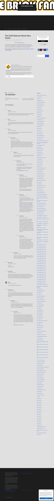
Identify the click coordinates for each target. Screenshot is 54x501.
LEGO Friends (39, 164)
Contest (38, 98)
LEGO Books (39, 114)
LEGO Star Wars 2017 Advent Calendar (42, 354)
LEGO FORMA (39, 159)
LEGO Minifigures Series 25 (41, 270)
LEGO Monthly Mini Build (40, 301)
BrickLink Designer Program (41, 95)
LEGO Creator (39, 133)
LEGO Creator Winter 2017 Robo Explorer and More (11, 98)
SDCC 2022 (38, 416)
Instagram (31, 48)
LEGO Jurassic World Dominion (41, 194)
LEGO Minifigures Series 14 (41, 251)
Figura (9, 282)
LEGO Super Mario (39, 363)
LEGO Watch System (40, 384)
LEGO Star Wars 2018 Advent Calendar (42, 357)
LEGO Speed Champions (40, 334)
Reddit (10, 50)
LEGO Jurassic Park (40, 190)
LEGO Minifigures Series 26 (41, 272)
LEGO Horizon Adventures (41, 180)
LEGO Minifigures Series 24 (41, 268)
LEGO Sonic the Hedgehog (41, 331)
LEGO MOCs (39, 294)
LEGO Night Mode (39, 306)
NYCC (38, 396)
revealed (29, 44)
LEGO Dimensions (39, 137)
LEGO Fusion (39, 166)
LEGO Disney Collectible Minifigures (42, 140)
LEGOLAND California (40, 395)
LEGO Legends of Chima (40, 204)
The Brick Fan (27, 6)
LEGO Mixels (39, 292)
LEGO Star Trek (39, 338)
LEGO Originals (39, 315)
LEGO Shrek (38, 329)
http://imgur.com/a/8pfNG (21, 165)
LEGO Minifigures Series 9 (40, 282)
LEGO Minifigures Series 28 (41, 275)
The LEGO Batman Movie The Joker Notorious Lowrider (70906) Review (28, 98)
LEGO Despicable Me (40, 135)
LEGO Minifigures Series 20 (41, 261)
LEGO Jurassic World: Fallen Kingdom (42, 197)
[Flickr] (9, 76)
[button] (52, 490)
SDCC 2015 (38, 403)
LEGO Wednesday (39, 386)
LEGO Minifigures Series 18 (41, 258)
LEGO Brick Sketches (40, 121)
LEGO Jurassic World (40, 192)
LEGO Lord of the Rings (40, 208)
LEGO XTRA (38, 391)
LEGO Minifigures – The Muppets (42, 239)
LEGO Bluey (38, 112)
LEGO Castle (39, 128)
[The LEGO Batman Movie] (19, 42)
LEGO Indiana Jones (40, 187)
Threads (6, 50)
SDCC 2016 (38, 405)
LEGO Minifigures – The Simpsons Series (43, 241)
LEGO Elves (38, 155)
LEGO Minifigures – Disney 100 (41, 217)
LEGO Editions (39, 152)
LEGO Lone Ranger (39, 206)
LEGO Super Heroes (40, 361)
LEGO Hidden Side (39, 178)
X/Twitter (27, 48)
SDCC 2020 (38, 412)
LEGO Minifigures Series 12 (41, 247)
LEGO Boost (38, 116)
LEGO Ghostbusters (40, 173)
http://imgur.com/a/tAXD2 (27, 204)
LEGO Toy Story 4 (39, 375)
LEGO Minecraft (39, 213)
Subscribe (43, 41)
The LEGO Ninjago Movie (40, 432)
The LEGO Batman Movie (10, 92)
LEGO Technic (39, 365)
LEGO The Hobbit (39, 368)
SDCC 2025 (38, 421)
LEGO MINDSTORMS (40, 211)
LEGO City (38, 130)
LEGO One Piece (39, 313)
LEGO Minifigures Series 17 (41, 256)
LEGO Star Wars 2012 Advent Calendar (42, 344)
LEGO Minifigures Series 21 (41, 263)
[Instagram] (8, 76)
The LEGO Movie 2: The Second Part (42, 430)
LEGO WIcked (39, 388)
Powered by (41, 44)
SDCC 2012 (38, 398)
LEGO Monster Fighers (40, 299)
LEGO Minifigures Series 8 (40, 281)
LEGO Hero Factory (40, 176)
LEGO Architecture (39, 105)
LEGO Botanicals (39, 119)
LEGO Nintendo (39, 311)
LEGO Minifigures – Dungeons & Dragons (43, 218)
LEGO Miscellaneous (40, 290)
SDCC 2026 (38, 423)
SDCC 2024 (38, 419)
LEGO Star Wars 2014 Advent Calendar (42, 349)
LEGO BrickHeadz (39, 123)
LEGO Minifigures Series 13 (41, 249)
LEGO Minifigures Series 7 (40, 279)
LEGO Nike (38, 308)
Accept (46, 498)
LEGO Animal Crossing (40, 102)
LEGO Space (38, 332)
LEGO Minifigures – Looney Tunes (42, 221)
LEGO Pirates (39, 318)
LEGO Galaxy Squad (40, 169)
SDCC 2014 (38, 402)
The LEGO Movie (39, 428)
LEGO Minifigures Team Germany (42, 284)
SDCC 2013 (38, 400)
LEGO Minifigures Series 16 (41, 254)
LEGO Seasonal (39, 327)
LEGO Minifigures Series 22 (41, 265)
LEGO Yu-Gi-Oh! (39, 393)
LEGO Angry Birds (39, 100)
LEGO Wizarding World (40, 389)
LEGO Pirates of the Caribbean (41, 320)
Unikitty (38, 434)
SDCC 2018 (38, 409)
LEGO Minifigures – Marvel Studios (42, 223)
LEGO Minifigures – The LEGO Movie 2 (42, 234)
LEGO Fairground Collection (41, 157)
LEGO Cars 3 (39, 126)
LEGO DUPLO (39, 150)
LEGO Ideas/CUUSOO (40, 185)
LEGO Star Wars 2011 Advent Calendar (42, 341)
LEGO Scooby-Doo (39, 325)
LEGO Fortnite (39, 162)
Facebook (23, 48)
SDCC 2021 (38, 414)
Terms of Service (23, 473)
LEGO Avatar (39, 109)
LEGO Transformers (40, 377)
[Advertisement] (27, 21)
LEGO (6, 94)
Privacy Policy (28, 473)
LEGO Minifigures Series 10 (41, 244)
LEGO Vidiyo (39, 382)
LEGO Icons (38, 183)
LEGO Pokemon (39, 322)
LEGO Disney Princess (40, 145)
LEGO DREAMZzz (39, 148)
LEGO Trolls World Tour (40, 379)
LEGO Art (38, 107)
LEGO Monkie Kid (39, 297)
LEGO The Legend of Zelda (41, 370)
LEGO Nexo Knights (40, 304)
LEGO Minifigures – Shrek (40, 227)
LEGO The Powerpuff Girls (41, 372)
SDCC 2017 (38, 407)
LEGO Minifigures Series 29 (41, 277)
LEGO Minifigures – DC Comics (41, 215)
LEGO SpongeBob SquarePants (41, 336)
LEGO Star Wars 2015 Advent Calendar (42, 352)
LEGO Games (39, 171)
